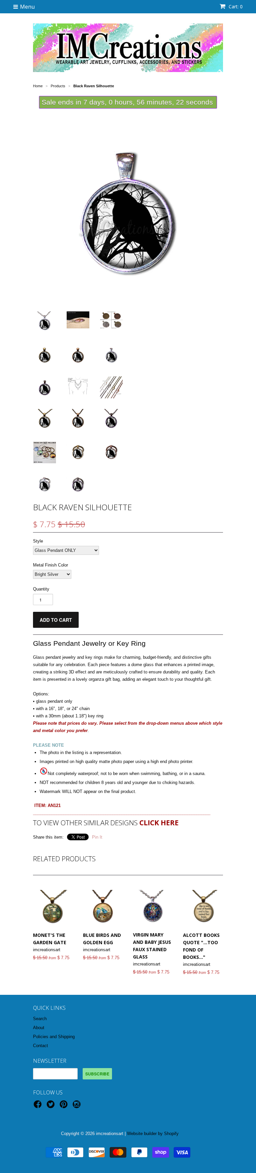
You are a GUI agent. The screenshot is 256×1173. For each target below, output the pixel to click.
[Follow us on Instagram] (78, 1106)
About (38, 1027)
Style (38, 541)
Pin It (97, 837)
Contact (40, 1045)
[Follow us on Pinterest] (65, 1106)
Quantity (41, 588)
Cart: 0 (235, 6)
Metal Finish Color (50, 565)
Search (40, 1018)
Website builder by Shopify (153, 1133)
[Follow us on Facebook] (39, 1106)
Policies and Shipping (54, 1036)
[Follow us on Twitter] (52, 1106)
